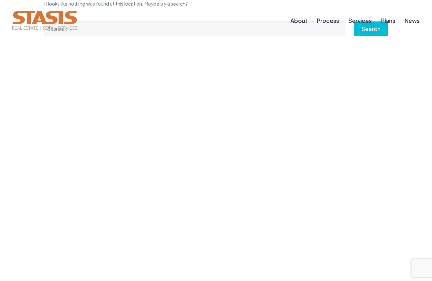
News (412, 20)
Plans (388, 20)
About (298, 20)
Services (360, 20)
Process (328, 20)
